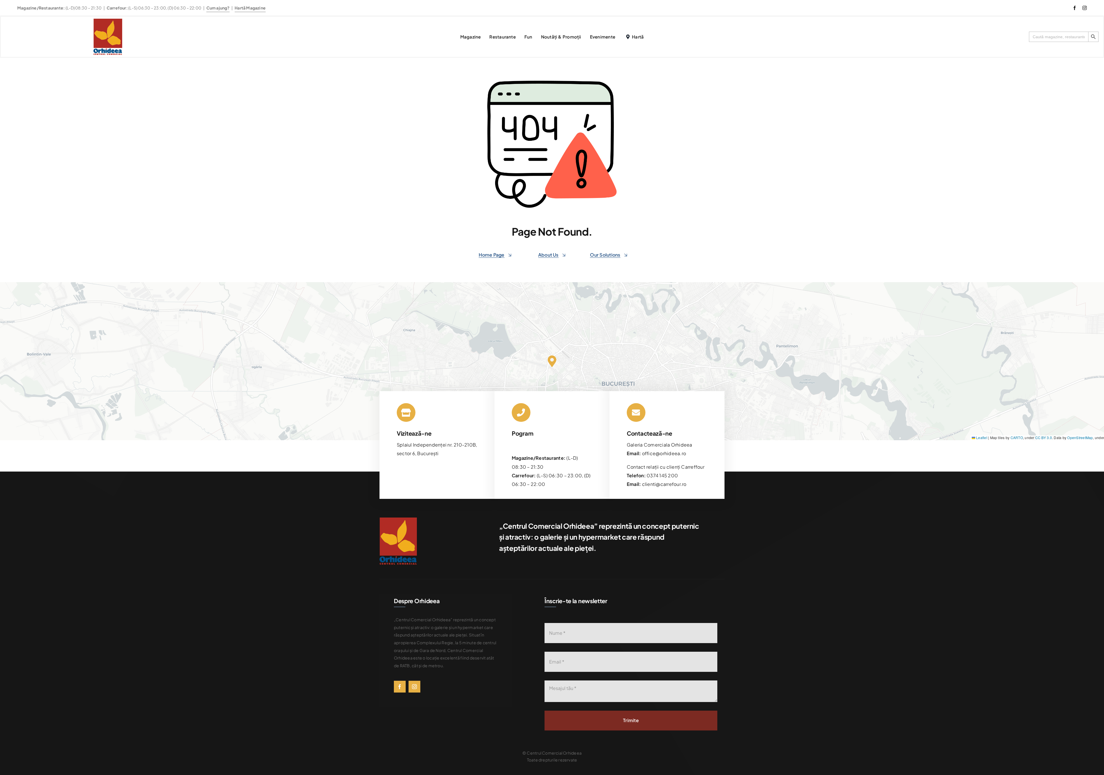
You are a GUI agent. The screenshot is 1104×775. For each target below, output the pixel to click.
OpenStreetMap (1080, 437)
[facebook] (1074, 8)
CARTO (1017, 437)
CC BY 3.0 (1043, 437)
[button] (552, 361)
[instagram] (1084, 8)
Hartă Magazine (250, 7)
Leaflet (981, 437)
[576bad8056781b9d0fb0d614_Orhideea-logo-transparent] (107, 21)
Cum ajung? (218, 7)
